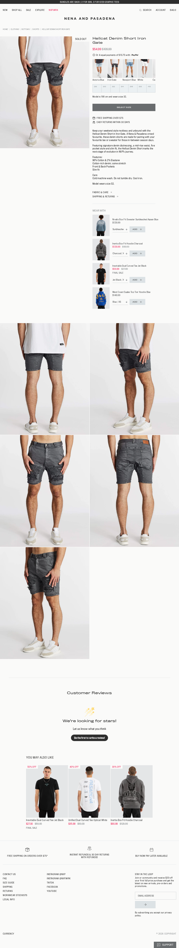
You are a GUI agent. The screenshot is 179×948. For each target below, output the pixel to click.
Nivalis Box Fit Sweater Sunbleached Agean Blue (135, 219)
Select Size (124, 107)
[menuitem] (5, 10)
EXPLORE (40, 10)
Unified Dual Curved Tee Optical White (87, 820)
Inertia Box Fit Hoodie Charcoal (127, 243)
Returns (8, 891)
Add (135, 229)
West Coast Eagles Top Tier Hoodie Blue (131, 292)
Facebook (52, 887)
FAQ (5, 878)
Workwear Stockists (15, 895)
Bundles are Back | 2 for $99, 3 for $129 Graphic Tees (89, 2)
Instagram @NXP (56, 874)
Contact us (9, 874)
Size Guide (9, 882)
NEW (5, 10)
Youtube (52, 891)
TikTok (50, 882)
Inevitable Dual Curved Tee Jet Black (129, 266)
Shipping (8, 887)
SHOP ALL (17, 10)
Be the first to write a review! (89, 737)
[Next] (153, 68)
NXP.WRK (53, 10)
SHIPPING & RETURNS (103, 196)
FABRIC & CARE (100, 192)
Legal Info (9, 899)
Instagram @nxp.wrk (59, 878)
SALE (28, 10)
